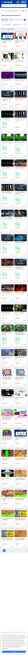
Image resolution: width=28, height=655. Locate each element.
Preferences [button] (5, 648)
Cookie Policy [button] (15, 645)
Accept (14, 651)
